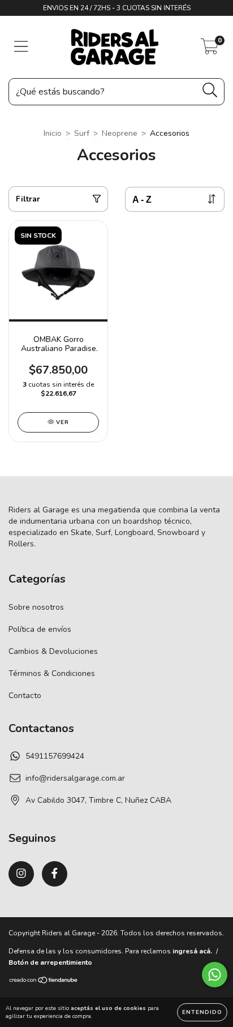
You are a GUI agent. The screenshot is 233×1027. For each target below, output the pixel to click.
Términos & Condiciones (51, 673)
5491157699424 (54, 756)
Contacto (24, 695)
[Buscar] (210, 90)
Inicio (53, 133)
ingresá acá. (192, 951)
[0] (209, 50)
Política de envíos (39, 629)
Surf (81, 133)
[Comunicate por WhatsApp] (214, 974)
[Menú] (21, 47)
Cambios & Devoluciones (53, 651)
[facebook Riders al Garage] (54, 874)
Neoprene (119, 133)
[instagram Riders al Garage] (21, 874)
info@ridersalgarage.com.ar (75, 778)
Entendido (202, 1012)
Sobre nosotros (36, 607)
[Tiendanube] (43, 981)
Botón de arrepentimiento (50, 962)
